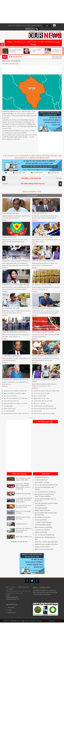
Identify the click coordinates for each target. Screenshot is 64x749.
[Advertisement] (32, 11)
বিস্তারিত (4, 220)
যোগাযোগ (24, 25)
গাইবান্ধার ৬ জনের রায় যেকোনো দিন (42, 547)
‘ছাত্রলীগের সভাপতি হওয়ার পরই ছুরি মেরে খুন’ (43, 406)
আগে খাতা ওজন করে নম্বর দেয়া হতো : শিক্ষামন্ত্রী (44, 413)
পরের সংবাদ (23, 184)
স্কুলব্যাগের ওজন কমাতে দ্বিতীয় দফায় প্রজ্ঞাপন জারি (15, 391)
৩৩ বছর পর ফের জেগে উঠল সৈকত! (42, 530)
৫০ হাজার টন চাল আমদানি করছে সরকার (43, 522)
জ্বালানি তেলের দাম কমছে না (10, 408)
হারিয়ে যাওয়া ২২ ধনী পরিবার (39, 403)
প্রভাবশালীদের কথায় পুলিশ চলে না (42, 477)
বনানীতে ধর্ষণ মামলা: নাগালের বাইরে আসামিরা (44, 549)
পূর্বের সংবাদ (41, 178)
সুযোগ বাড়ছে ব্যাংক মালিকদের (10, 396)
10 (26, 537)
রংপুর (19, 172)
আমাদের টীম (18, 25)
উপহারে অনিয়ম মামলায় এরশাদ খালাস (42, 517)
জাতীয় (16, 172)
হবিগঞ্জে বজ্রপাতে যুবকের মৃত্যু (41, 508)
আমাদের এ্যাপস (11, 607)
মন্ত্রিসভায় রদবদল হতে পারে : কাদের (41, 398)
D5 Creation (45, 620)
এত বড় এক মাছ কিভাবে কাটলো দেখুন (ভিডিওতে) (45, 492)
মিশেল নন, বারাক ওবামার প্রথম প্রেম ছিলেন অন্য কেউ (46, 485)
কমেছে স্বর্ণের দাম (37, 411)
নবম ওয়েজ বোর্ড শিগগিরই (9, 411)
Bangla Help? (37, 25)
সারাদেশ (23, 172)
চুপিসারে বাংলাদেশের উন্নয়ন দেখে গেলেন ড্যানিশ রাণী (45, 408)
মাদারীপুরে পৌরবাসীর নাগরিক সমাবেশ (42, 510)
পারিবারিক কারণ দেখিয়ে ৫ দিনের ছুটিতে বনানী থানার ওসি (46, 544)
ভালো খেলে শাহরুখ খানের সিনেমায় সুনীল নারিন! (44, 535)
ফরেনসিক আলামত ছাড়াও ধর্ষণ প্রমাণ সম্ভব (43, 401)
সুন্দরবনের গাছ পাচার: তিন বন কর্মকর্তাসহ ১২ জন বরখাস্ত (15, 403)
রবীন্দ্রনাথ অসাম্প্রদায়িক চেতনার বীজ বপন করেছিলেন (15, 393)
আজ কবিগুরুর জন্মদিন (8, 406)
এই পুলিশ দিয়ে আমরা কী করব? (41, 480)
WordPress (58, 620)
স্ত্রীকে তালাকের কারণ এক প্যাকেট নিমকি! (43, 527)
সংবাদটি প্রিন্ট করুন (54, 172)
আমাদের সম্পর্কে (11, 25)
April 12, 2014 (14, 63)
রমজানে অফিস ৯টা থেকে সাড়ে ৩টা (11, 401)
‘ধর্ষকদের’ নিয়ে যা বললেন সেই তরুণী (41, 393)
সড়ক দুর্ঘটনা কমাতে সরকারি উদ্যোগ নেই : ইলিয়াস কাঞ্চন (16, 398)
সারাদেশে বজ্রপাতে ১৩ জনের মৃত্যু (42, 482)
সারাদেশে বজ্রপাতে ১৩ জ (14, 57)
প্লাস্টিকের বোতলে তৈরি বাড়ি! (41, 532)
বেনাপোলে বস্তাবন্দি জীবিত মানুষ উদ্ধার (43, 525)
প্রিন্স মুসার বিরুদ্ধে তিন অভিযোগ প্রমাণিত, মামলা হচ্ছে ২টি (16, 413)
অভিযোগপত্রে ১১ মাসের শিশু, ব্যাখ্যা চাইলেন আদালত (46, 542)
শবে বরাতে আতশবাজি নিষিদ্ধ (41, 520)
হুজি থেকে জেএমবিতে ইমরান (40, 396)
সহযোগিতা (28, 25)
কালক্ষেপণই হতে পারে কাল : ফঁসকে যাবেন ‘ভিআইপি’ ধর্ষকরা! (46, 391)
